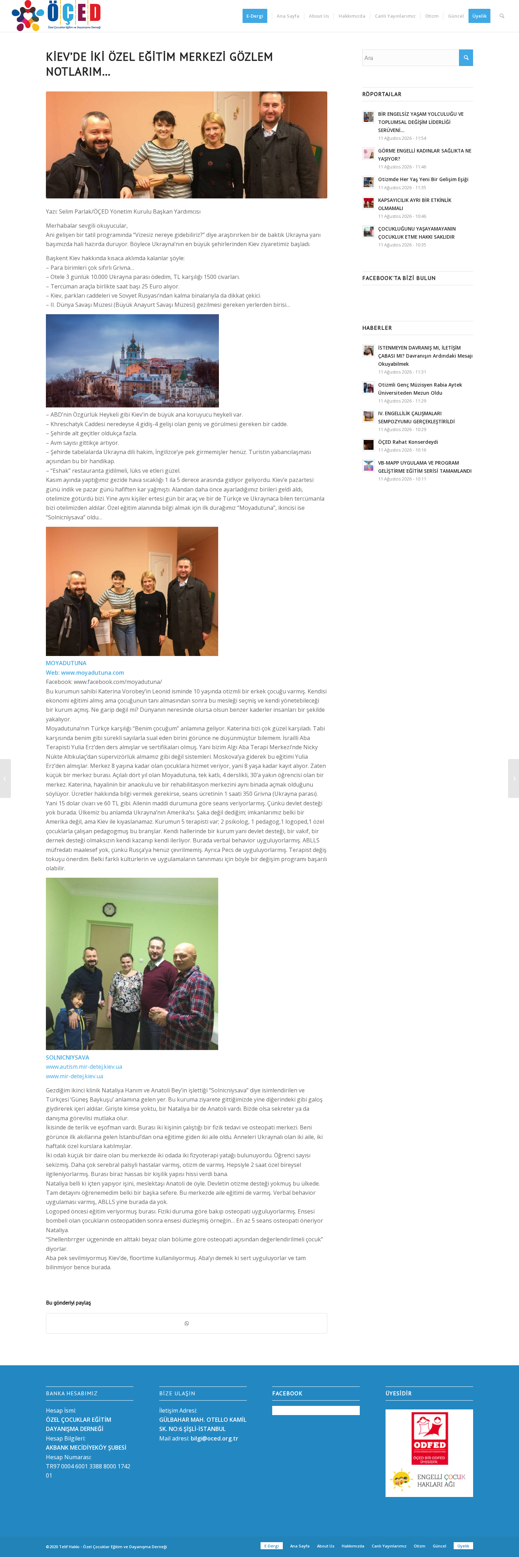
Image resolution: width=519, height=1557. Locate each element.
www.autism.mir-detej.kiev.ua (84, 1066)
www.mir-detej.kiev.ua (74, 1076)
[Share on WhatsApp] (186, 1323)
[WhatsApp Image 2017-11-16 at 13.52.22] (186, 144)
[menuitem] (257, 16)
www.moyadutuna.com (92, 672)
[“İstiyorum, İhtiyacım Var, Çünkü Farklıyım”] (513, 778)
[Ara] (502, 16)
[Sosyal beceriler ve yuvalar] (5, 778)
